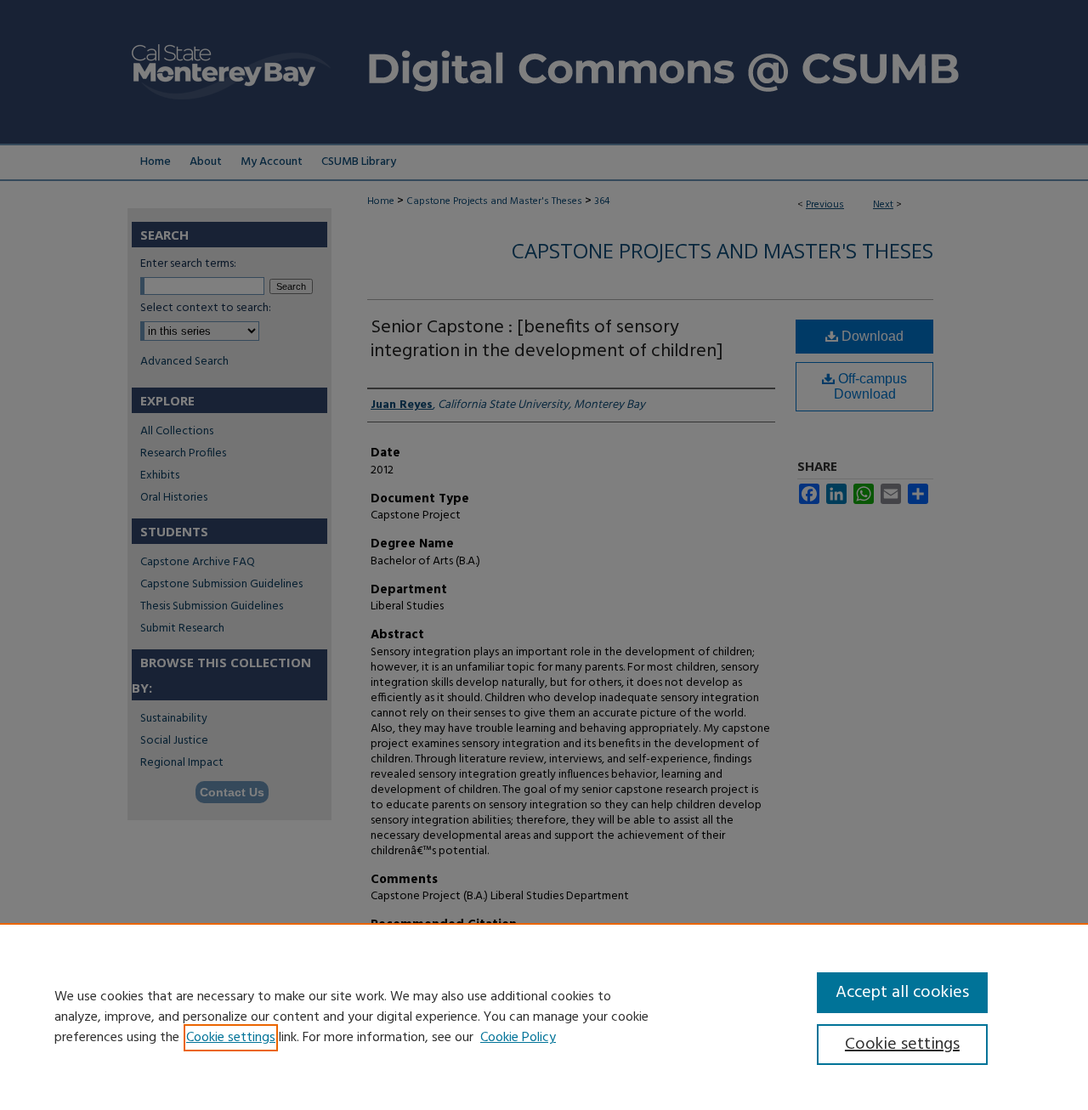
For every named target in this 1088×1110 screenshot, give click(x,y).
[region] (544, 1016)
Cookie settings (230, 1038)
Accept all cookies (902, 992)
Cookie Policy (518, 1038)
